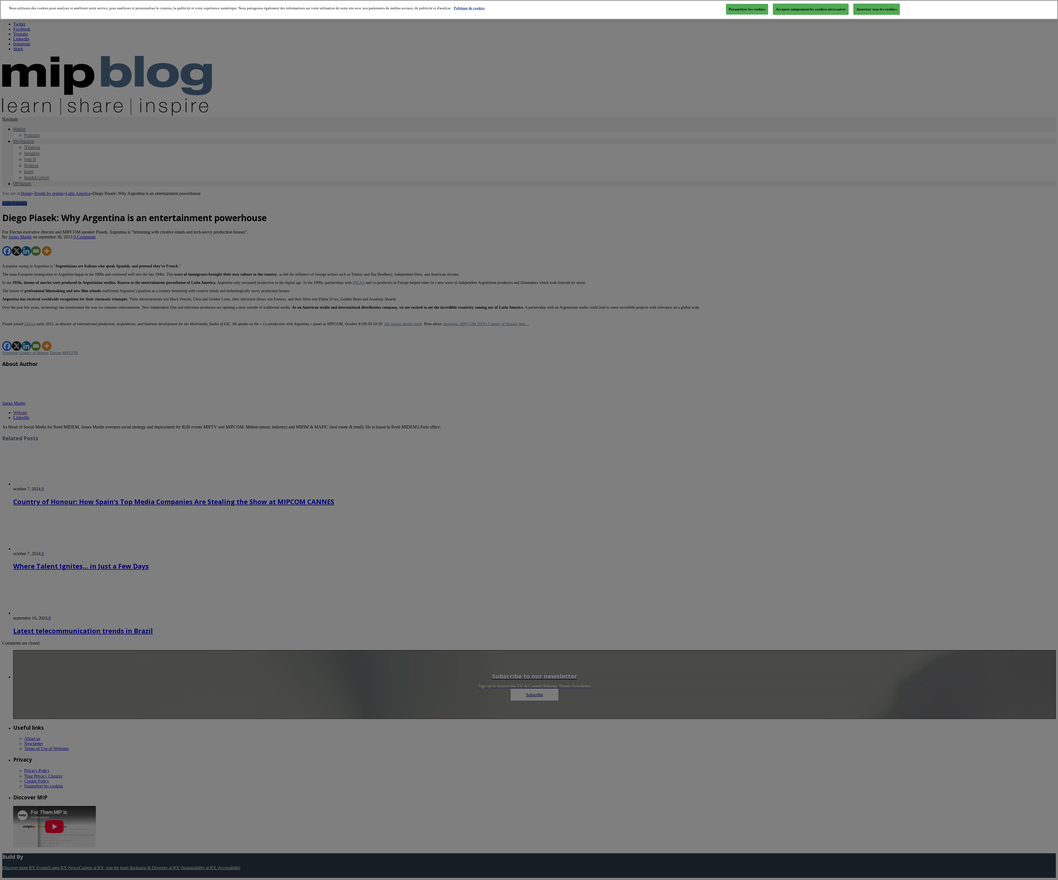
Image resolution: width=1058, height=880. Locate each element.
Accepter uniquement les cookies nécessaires (811, 9)
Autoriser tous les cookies (876, 9)
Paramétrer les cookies (747, 9)
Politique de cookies (469, 8)
